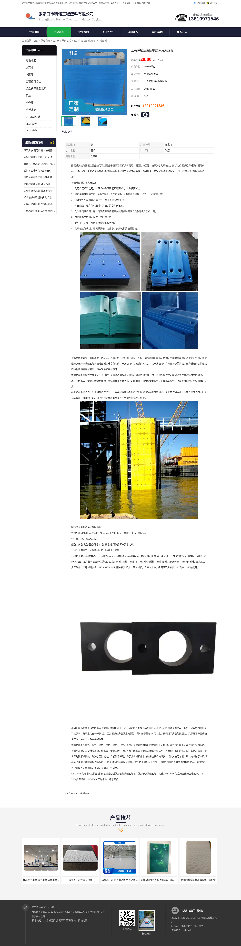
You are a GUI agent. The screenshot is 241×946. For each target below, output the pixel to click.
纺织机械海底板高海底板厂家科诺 (159, 880)
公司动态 (133, 32)
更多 (52, 142)
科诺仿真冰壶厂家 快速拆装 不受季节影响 (39, 177)
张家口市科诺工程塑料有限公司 (90, 912)
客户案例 (157, 32)
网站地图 (82, 920)
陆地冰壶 (31, 60)
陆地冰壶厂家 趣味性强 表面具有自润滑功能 (39, 211)
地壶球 (29, 102)
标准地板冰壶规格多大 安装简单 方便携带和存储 (39, 197)
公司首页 (34, 32)
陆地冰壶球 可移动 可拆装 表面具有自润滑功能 (39, 184)
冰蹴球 (29, 74)
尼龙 (28, 95)
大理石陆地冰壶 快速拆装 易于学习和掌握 (39, 204)
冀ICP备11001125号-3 (64, 912)
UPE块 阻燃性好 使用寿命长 (38, 191)
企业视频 (83, 32)
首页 (36, 40)
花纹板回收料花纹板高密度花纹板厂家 (121, 880)
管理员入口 (72, 920)
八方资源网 (50, 920)
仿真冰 (29, 67)
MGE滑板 (31, 123)
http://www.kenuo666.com (77, 793)
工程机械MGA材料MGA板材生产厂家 (199, 880)
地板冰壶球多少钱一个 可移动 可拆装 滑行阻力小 (39, 157)
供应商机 (59, 32)
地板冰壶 (31, 109)
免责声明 (60, 920)
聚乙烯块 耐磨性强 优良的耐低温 (39, 150)
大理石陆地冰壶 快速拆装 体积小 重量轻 (39, 164)
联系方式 (182, 32)
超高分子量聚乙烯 (62, 40)
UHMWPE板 (33, 116)
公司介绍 (108, 32)
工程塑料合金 (33, 81)
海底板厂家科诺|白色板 (41, 880)
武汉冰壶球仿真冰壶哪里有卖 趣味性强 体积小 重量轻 (39, 170)
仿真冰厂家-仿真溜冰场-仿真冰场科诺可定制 (85, 880)
